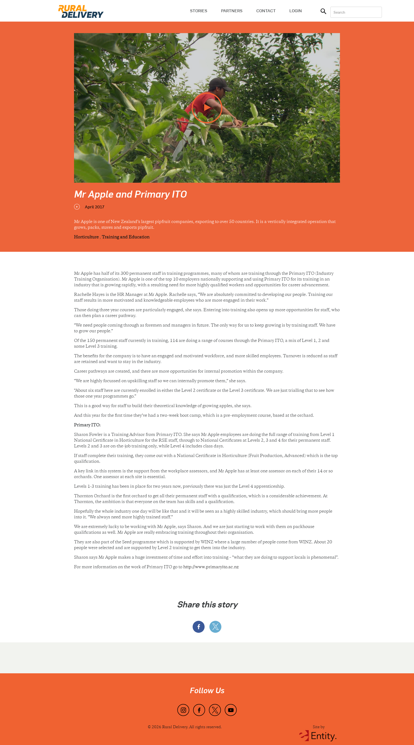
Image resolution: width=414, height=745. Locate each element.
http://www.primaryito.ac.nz (211, 567)
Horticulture (87, 237)
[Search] (323, 12)
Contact (266, 10)
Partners (231, 10)
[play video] (207, 108)
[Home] (81, 11)
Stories (198, 10)
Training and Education (126, 237)
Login (295, 10)
